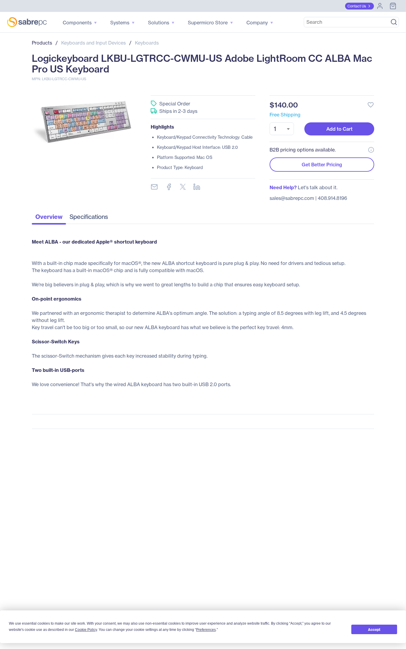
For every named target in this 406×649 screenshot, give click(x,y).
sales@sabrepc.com (292, 198)
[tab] (49, 218)
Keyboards (147, 43)
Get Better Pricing (322, 165)
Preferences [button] (206, 630)
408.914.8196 (332, 198)
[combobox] (282, 128)
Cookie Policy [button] (86, 630)
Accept (374, 629)
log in (334, 89)
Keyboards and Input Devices (93, 43)
